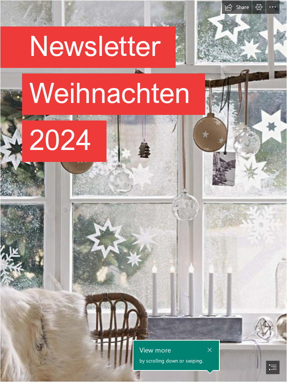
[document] (143, 191)
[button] (237, 7)
